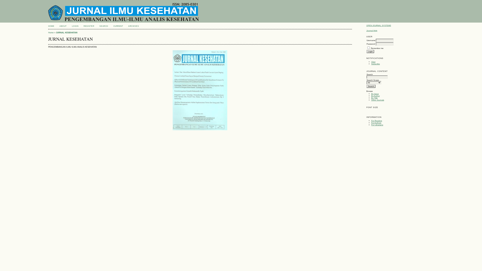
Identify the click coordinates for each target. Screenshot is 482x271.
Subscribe (375, 64)
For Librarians (377, 125)
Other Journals (377, 100)
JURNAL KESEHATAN (66, 32)
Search (103, 26)
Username (371, 40)
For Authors (376, 123)
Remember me (377, 48)
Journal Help (371, 31)
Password (371, 44)
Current (118, 26)
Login (75, 26)
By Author (375, 96)
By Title (374, 98)
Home (51, 26)
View (373, 62)
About (63, 26)
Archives (133, 26)
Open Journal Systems (378, 25)
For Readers (376, 121)
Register (89, 26)
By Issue (375, 94)
